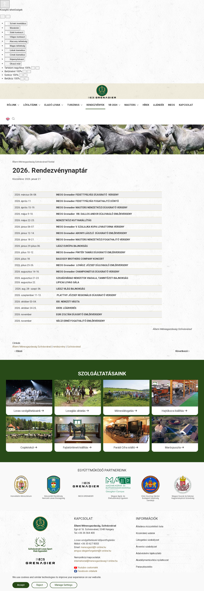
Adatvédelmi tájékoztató (148, 553)
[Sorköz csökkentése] (21, 75)
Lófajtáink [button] (30, 104)
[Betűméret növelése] (29, 71)
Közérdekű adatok (145, 533)
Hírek (146, 104)
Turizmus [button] (73, 104)
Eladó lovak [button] (52, 104)
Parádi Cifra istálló (124, 447)
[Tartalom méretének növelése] (37, 67)
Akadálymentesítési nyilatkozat (152, 560)
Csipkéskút (27, 447)
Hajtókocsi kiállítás (173, 410)
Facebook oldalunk (87, 571)
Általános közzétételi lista (149, 526)
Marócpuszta (173, 447)
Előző (19, 351)
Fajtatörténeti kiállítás (75, 447)
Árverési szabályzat (146, 546)
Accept (20, 585)
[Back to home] (102, 91)
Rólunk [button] (11, 104)
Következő (181, 351)
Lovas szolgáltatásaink (27, 410)
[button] (13, 119)
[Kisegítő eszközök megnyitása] (5, 4)
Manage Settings (63, 585)
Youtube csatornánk (87, 567)
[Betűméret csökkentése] (24, 71)
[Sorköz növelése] (25, 75)
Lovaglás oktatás (76, 410)
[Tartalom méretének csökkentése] (33, 67)
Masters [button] (130, 104)
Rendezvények (95, 104)
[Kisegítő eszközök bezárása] (8, 16)
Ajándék (158, 104)
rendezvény (59, 346)
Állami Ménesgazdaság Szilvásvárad (31, 346)
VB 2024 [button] (112, 104)
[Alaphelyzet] (2, 16)
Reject (39, 585)
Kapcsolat (186, 104)
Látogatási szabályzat (147, 540)
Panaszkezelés (144, 566)
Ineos (171, 104)
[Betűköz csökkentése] (22, 78)
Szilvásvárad (74, 346)
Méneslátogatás (124, 410)
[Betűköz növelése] (27, 78)
